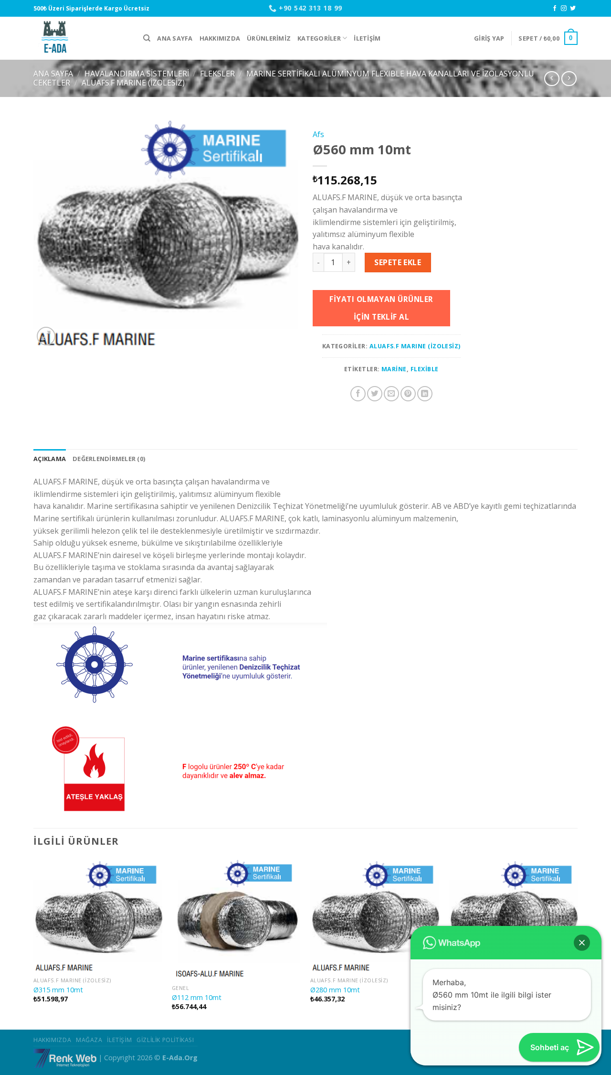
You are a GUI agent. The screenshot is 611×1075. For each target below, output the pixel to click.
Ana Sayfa (174, 38)
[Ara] (146, 38)
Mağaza (89, 1040)
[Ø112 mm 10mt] (236, 919)
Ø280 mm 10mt (335, 990)
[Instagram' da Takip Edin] (564, 8)
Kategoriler (319, 38)
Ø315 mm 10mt (58, 990)
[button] (582, 943)
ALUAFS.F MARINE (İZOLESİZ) (133, 82)
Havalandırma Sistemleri (136, 73)
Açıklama (49, 458)
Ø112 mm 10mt (196, 997)
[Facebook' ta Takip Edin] (555, 8)
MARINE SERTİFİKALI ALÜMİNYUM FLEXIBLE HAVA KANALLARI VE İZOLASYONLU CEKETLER (283, 78)
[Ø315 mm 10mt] (97, 915)
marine (394, 369)
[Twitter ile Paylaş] (374, 393)
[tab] (49, 458)
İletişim (367, 38)
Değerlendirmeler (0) (109, 458)
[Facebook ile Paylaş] (358, 393)
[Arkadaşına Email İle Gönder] (391, 393)
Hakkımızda (220, 38)
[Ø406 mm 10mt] (513, 915)
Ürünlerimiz (269, 38)
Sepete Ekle (397, 262)
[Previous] (34, 943)
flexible (425, 369)
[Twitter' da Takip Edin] (573, 8)
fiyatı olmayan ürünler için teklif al (381, 308)
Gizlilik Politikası (165, 1040)
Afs (318, 134)
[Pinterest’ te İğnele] (408, 393)
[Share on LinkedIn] (424, 393)
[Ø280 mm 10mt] (374, 915)
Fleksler (217, 73)
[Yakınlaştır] (46, 336)
